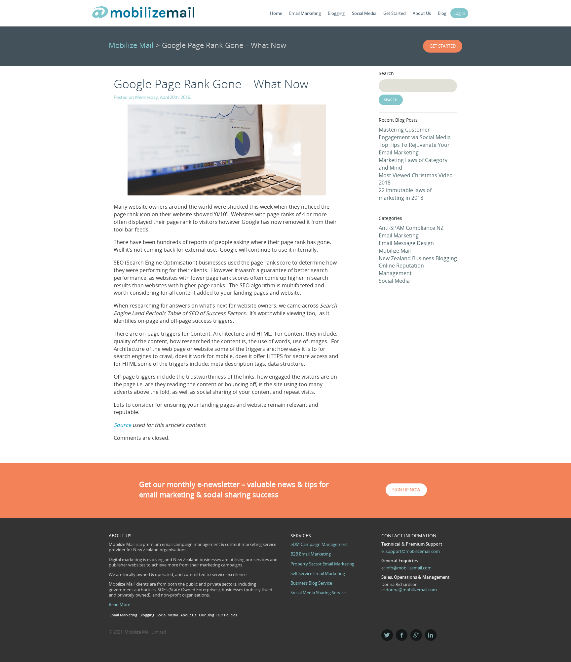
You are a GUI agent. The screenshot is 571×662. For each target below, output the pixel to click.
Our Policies (226, 615)
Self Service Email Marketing (317, 573)
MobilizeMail (143, 14)
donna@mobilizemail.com (411, 590)
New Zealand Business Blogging (418, 258)
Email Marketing (305, 13)
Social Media (364, 13)
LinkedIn (431, 635)
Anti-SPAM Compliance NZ (411, 227)
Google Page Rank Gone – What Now (211, 84)
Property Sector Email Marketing (322, 564)
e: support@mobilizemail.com (410, 551)
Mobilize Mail (131, 45)
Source (122, 425)
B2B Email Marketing (310, 554)
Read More (119, 604)
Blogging (336, 13)
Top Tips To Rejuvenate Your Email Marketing (414, 148)
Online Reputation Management (401, 269)
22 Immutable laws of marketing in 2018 (405, 193)
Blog (442, 13)
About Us (422, 13)
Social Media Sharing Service (318, 593)
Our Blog (206, 615)
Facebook (401, 635)
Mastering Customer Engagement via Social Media (415, 133)
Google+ (416, 635)
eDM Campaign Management (319, 544)
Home (276, 13)
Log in (459, 13)
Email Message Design (406, 243)
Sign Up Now (406, 490)
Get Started (394, 13)
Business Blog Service (311, 583)
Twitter (387, 635)
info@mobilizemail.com (409, 568)
